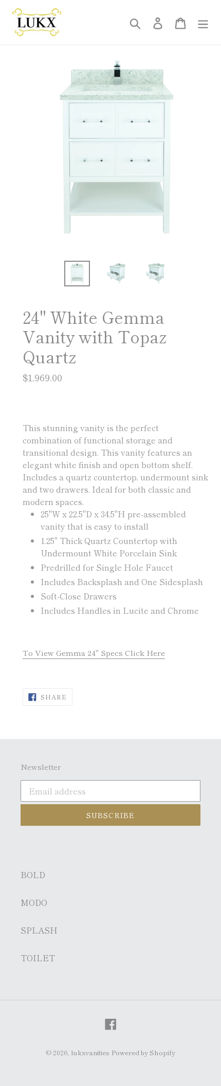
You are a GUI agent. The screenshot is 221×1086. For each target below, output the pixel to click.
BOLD (33, 874)
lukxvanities (90, 1052)
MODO (34, 902)
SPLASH (39, 930)
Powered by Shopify (143, 1052)
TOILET (38, 958)
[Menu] (203, 22)
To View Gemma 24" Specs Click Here (94, 652)
